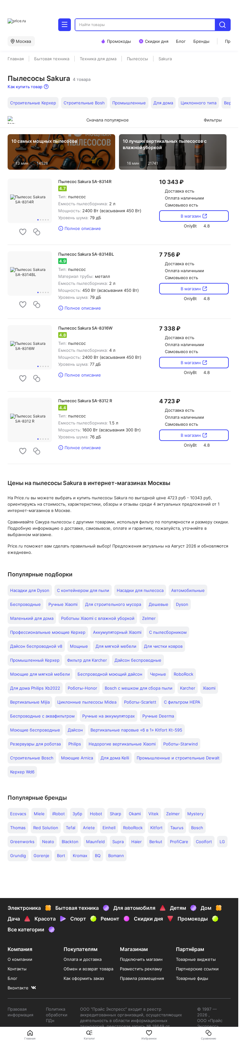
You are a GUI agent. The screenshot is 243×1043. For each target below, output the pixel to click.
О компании (20, 959)
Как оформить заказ (84, 978)
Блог (12, 978)
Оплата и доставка (83, 959)
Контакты (17, 968)
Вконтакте (18, 987)
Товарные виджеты (196, 959)
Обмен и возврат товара (88, 968)
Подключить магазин (141, 959)
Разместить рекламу (141, 968)
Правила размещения (142, 978)
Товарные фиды (192, 978)
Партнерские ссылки (197, 968)
